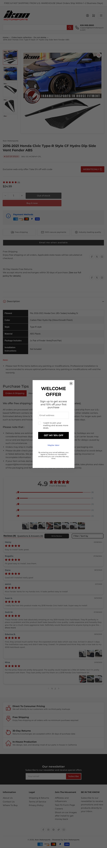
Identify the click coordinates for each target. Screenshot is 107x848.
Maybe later (53, 445)
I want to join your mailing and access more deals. (55, 425)
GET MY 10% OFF (53, 435)
